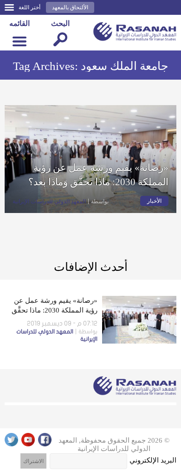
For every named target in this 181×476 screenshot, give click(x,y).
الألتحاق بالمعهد (70, 7)
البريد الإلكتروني (152, 460)
